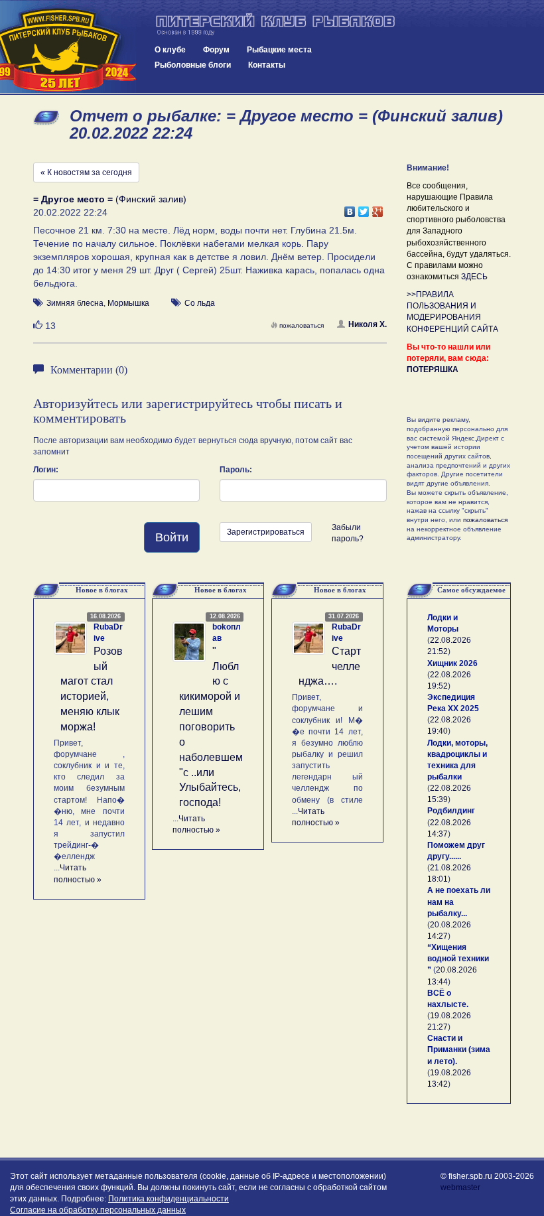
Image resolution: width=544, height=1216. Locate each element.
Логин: (45, 469)
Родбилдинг (451, 810)
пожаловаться (301, 325)
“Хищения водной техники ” (458, 959)
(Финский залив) (109, 199)
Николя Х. (367, 324)
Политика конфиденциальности (168, 1198)
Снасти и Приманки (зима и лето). (458, 1049)
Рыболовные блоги (193, 65)
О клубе (170, 49)
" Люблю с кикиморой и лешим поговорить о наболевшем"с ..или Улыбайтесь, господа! (211, 726)
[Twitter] (364, 208)
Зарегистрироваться (266, 532)
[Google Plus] (378, 208)
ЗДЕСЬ (474, 276)
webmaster (460, 1187)
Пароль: (236, 469)
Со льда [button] (199, 303)
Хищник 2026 (452, 663)
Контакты (266, 65)
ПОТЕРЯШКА (432, 369)
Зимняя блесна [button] (74, 303)
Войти (171, 537)
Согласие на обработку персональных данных (98, 1210)
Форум (216, 49)
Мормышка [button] (128, 303)
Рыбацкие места (279, 49)
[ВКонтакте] (350, 208)
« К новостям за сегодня (86, 172)
